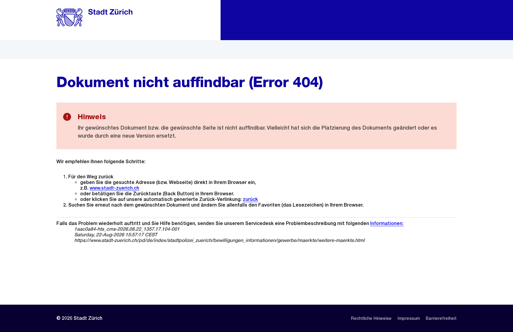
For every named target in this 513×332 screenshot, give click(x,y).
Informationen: (386, 223)
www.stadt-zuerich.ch (114, 188)
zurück (250, 199)
